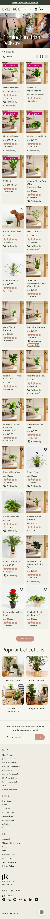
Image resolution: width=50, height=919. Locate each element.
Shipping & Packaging (11, 843)
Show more (25, 638)
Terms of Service (9, 862)
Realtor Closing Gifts (10, 774)
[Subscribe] (40, 737)
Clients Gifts (7, 770)
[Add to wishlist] (21, 65)
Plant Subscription (9, 789)
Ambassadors (8, 820)
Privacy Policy (8, 866)
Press (4, 804)
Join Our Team (8, 812)
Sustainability (7, 816)
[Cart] (42, 9)
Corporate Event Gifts (11, 766)
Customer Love (8, 854)
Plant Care (6, 801)
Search (5, 846)
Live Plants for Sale (10, 782)
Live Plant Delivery (9, 778)
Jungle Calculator (9, 758)
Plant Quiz (6, 827)
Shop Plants (7, 755)
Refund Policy (7, 858)
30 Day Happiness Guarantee (25, 2)
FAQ (4, 850)
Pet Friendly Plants (9, 762)
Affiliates (5, 824)
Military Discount (9, 785)
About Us (6, 808)
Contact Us (6, 839)
